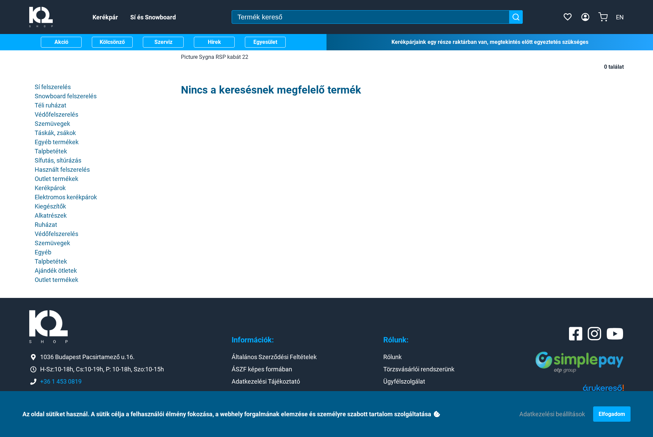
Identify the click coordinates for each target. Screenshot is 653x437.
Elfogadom (612, 414)
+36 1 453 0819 (61, 381)
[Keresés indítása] (516, 17)
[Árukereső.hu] (603, 390)
